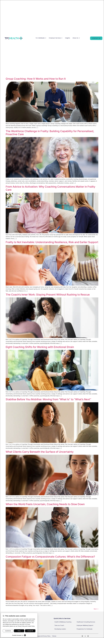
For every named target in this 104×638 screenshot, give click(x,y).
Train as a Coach (59, 625)
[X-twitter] (85, 636)
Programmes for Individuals (84, 629)
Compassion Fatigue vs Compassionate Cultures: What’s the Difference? (50, 556)
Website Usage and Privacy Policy (41, 636)
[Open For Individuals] (45, 38)
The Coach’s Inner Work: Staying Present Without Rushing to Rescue (48, 294)
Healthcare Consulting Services (86, 622)
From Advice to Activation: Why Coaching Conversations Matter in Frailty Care (50, 188)
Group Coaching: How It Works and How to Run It (36, 78)
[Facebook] (82, 636)
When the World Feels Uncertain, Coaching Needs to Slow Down (45, 504)
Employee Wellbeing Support (85, 625)
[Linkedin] (88, 636)
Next (96, 609)
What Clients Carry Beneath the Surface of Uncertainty (40, 451)
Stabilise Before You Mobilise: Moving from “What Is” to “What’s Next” (48, 399)
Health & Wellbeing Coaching (62, 622)
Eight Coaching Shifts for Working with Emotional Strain (40, 347)
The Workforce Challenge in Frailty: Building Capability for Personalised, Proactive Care (50, 133)
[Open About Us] (79, 38)
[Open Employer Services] (61, 38)
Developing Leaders (60, 629)
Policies (54, 636)
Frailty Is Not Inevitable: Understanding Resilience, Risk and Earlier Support (52, 242)
